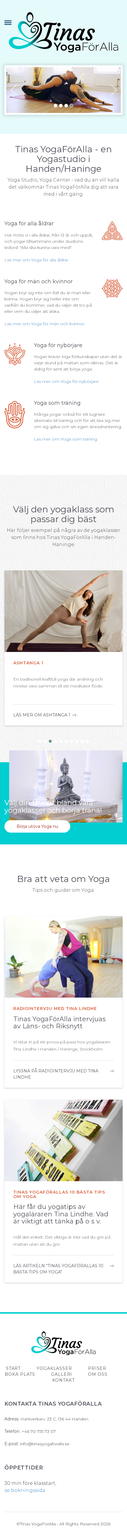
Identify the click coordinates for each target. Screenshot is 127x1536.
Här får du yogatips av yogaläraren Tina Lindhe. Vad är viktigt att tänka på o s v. (60, 1214)
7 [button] (71, 741)
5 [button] (61, 741)
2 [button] (61, 105)
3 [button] (66, 105)
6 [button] (66, 741)
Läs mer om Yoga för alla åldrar (36, 260)
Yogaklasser (54, 1368)
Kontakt (63, 1380)
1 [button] (55, 105)
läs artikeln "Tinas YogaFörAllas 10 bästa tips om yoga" (58, 1269)
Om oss (97, 1374)
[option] (63, 90)
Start (13, 1368)
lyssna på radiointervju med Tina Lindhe (55, 1074)
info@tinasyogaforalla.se (44, 1443)
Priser (97, 1368)
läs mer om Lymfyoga (40, 715)
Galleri (61, 1374)
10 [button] (87, 741)
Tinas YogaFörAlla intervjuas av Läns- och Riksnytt (59, 1022)
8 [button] (77, 741)
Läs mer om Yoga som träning (65, 439)
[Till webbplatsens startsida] (63, 32)
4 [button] (71, 105)
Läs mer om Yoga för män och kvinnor (44, 323)
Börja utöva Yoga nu (37, 826)
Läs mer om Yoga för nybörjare (66, 381)
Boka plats (20, 1374)
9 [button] (82, 741)
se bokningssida (24, 1490)
